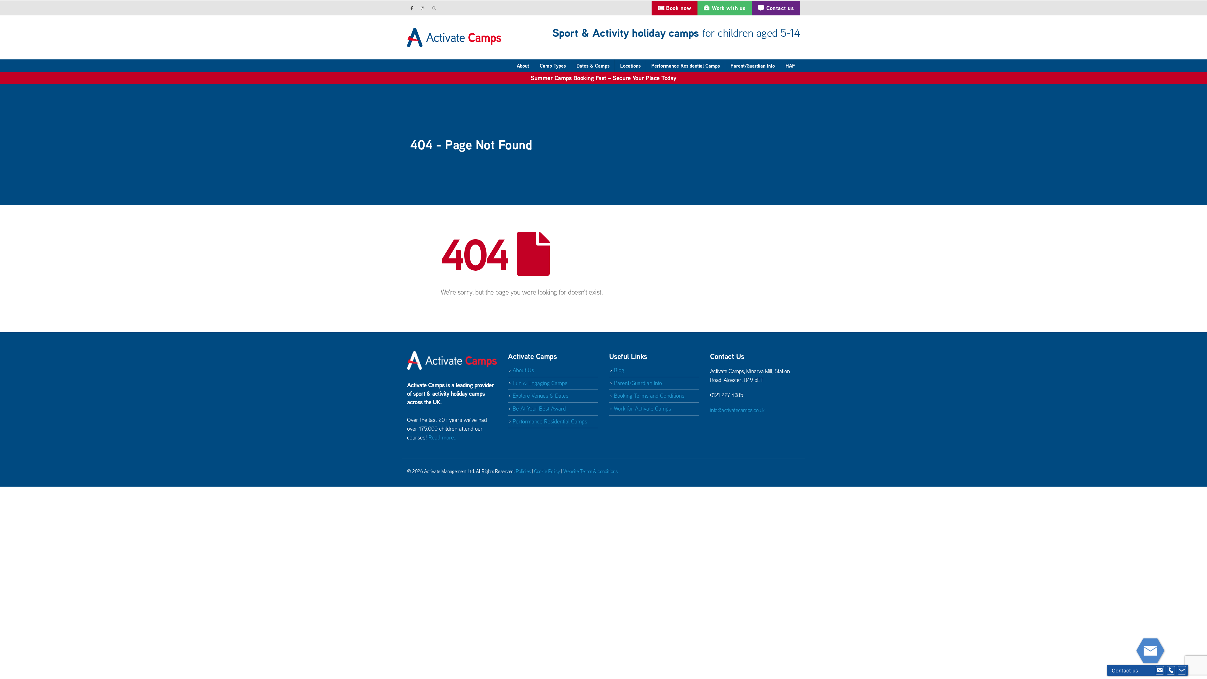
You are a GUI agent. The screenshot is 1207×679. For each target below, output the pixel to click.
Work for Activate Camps (642, 408)
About (523, 65)
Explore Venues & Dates (540, 395)
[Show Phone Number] (1171, 670)
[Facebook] (411, 8)
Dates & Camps (592, 65)
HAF (790, 65)
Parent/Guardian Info (752, 65)
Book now (678, 8)
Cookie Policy (547, 471)
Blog (619, 370)
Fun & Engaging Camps (540, 383)
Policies (523, 471)
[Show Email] (1160, 670)
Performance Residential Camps (685, 65)
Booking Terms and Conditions (649, 395)
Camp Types (553, 65)
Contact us (780, 8)
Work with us (728, 8)
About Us (523, 370)
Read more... (443, 437)
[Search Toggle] (434, 8)
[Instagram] (422, 8)
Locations (630, 65)
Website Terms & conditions (590, 471)
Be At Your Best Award (539, 408)
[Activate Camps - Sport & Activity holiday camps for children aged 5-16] (454, 37)
